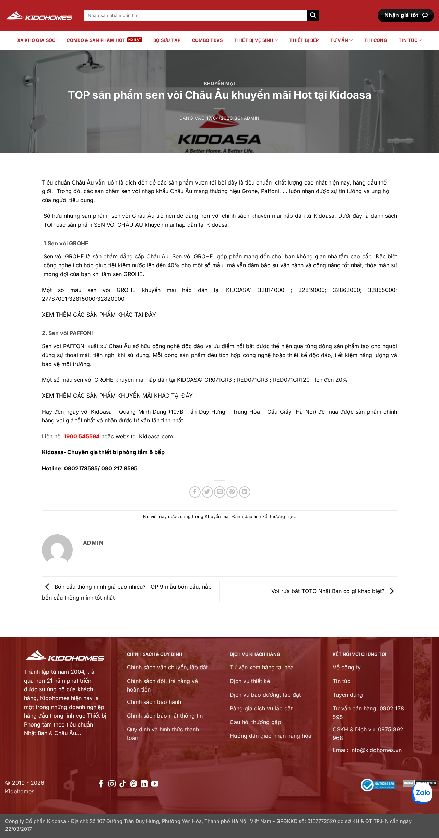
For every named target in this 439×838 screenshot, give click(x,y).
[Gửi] (313, 15)
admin (252, 118)
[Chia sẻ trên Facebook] (195, 492)
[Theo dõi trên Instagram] (112, 784)
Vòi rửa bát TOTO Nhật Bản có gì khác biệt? (328, 590)
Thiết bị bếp (304, 40)
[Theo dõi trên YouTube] (154, 784)
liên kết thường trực (274, 516)
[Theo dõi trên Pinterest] (133, 784)
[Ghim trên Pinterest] (232, 492)
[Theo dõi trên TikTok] (122, 784)
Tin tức (408, 40)
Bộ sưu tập (167, 40)
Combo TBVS (207, 40)
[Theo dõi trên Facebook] (101, 784)
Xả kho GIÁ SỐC (36, 40)
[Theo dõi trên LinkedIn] (144, 784)
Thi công (375, 40)
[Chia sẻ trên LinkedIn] (244, 492)
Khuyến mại (219, 83)
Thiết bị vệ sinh (254, 40)
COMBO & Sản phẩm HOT (96, 40)
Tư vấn (339, 40)
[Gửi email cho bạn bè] (219, 492)
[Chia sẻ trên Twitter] (207, 492)
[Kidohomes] (39, 15)
